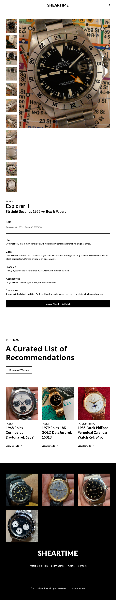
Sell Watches (58, 565)
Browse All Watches (19, 370)
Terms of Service (77, 588)
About (71, 565)
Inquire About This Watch (58, 303)
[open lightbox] (11, 26)
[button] (25, 5)
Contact (82, 565)
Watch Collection (39, 565)
